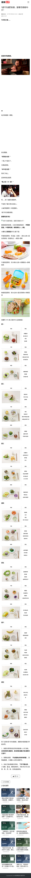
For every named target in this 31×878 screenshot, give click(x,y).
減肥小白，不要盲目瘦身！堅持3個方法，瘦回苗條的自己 (23, 865)
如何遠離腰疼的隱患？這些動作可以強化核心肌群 (7, 865)
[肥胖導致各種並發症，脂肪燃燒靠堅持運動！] (23, 825)
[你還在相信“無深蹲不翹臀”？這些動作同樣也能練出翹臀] (8, 809)
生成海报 (6, 782)
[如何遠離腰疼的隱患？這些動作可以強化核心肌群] (8, 859)
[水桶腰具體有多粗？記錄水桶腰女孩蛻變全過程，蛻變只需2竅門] (23, 842)
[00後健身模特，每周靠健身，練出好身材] (23, 792)
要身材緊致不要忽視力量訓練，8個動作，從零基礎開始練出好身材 (8, 799)
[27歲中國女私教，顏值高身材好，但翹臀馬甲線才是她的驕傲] (23, 809)
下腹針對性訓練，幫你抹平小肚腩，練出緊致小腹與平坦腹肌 (7, 849)
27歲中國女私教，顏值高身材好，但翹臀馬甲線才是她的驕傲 (22, 816)
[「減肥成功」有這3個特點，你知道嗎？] (8, 825)
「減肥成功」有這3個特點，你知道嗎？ (8, 832)
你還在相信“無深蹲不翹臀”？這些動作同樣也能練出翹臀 (8, 816)
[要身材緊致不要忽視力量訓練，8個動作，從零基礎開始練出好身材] (8, 792)
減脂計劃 (20, 14)
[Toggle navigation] (28, 2)
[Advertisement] (15, 38)
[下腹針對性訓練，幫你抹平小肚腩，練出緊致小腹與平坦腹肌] (8, 842)
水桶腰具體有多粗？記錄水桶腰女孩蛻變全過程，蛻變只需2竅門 (23, 849)
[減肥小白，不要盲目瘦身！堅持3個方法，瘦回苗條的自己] (23, 859)
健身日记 (3, 14)
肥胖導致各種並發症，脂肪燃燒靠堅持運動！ (22, 832)
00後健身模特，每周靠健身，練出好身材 (23, 799)
